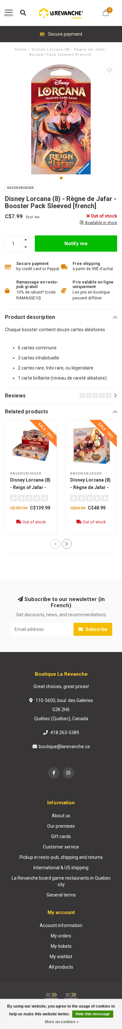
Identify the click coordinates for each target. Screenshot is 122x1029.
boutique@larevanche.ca (64, 746)
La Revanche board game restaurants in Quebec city (61, 881)
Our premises (61, 826)
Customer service (61, 846)
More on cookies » (62, 1022)
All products (61, 967)
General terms (61, 894)
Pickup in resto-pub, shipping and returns (61, 857)
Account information (61, 925)
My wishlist (61, 956)
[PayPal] (71, 996)
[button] (61, 178)
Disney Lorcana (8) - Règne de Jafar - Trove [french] (90, 487)
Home (21, 49)
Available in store (100, 222)
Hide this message (92, 1014)
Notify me (76, 243)
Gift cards (61, 836)
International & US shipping (61, 867)
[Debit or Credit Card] (51, 996)
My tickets (61, 946)
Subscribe (96, 629)
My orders (61, 935)
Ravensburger (20, 188)
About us (61, 815)
